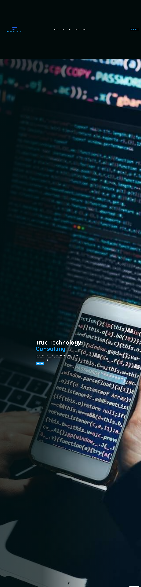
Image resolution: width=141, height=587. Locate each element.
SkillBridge (84, 29)
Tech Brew (77, 29)
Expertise (62, 29)
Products (69, 29)
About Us (56, 29)
